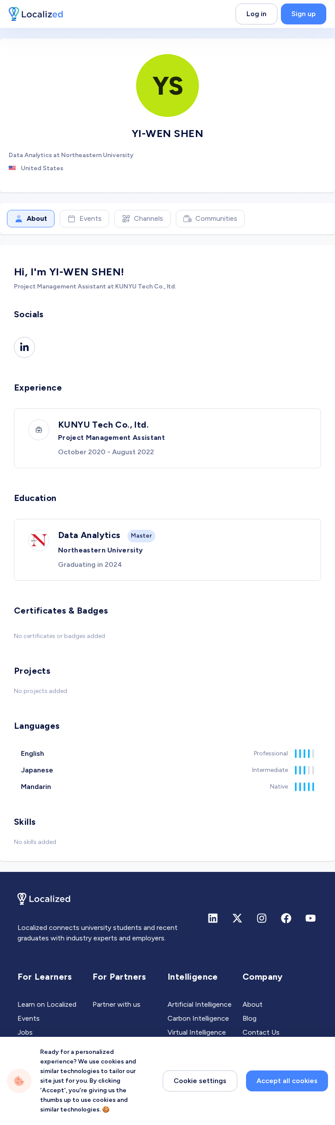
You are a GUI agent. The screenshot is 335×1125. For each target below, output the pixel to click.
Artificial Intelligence (200, 1004)
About (37, 218)
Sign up (303, 14)
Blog (249, 1018)
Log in (256, 14)
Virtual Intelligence (197, 1032)
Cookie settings (200, 1081)
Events (90, 218)
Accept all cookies (287, 1081)
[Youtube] (310, 918)
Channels (148, 218)
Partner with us (116, 1004)
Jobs (25, 1032)
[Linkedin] (24, 347)
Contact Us (261, 1032)
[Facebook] (286, 918)
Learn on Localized (46, 1004)
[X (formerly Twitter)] (237, 918)
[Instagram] (261, 918)
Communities (216, 218)
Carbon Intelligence (198, 1018)
